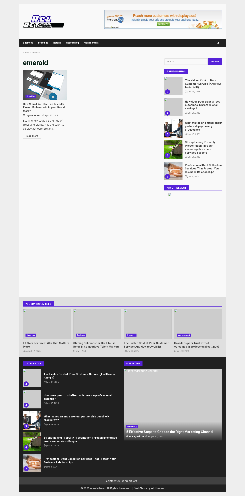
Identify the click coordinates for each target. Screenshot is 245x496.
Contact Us (113, 481)
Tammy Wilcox (136, 436)
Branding (43, 42)
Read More (32, 135)
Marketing (132, 426)
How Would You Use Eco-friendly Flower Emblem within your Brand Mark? (45, 85)
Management (91, 42)
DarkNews (140, 488)
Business (28, 42)
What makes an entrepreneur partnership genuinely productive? (173, 128)
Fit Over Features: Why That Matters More (47, 324)
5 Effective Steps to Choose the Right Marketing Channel (173, 404)
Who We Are (130, 481)
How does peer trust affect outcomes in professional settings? (173, 107)
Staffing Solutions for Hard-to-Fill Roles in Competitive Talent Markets (97, 324)
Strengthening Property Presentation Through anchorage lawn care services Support (173, 149)
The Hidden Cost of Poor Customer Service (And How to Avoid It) (173, 86)
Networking (72, 42)
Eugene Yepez (33, 115)
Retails (57, 42)
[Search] (218, 43)
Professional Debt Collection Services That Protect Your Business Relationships (173, 171)
